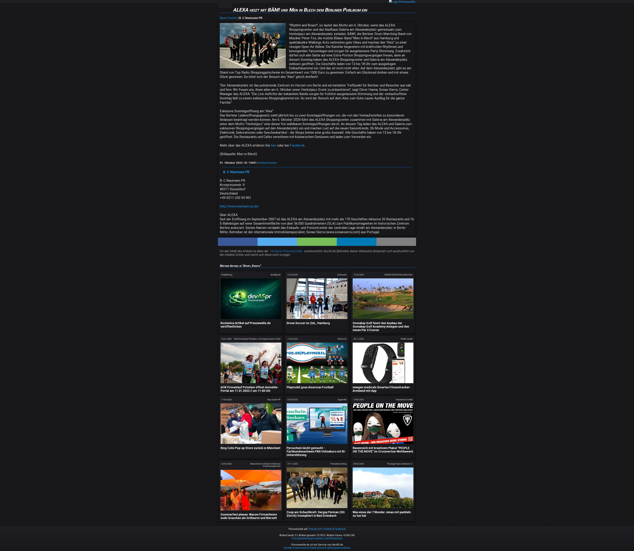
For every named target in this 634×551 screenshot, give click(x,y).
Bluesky (313, 529)
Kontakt (288, 547)
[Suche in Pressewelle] (228, 4)
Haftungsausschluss (338, 547)
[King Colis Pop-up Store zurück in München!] (251, 444)
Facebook (297, 145)
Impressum (301, 547)
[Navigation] (221, 4)
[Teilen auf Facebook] (238, 242)
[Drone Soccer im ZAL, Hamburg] (317, 319)
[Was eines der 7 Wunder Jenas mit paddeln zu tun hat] (383, 508)
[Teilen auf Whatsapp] (317, 242)
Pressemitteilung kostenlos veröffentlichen (317, 538)
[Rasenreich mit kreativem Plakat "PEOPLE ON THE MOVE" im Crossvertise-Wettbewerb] (383, 444)
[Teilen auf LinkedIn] (356, 242)
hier (273, 145)
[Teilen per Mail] (396, 242)
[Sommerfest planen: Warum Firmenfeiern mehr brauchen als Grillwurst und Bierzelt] (251, 511)
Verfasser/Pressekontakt (286, 251)
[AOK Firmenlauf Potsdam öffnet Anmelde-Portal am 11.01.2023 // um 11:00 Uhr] (251, 383)
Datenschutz (317, 547)
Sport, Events (228, 18)
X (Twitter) (326, 529)
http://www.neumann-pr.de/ (239, 206)
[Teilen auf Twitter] (277, 242)
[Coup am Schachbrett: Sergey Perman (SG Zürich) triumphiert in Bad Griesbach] (317, 508)
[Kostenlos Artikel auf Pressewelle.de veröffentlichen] (251, 319)
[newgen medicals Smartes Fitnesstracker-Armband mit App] (383, 383)
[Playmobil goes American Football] (317, 383)
